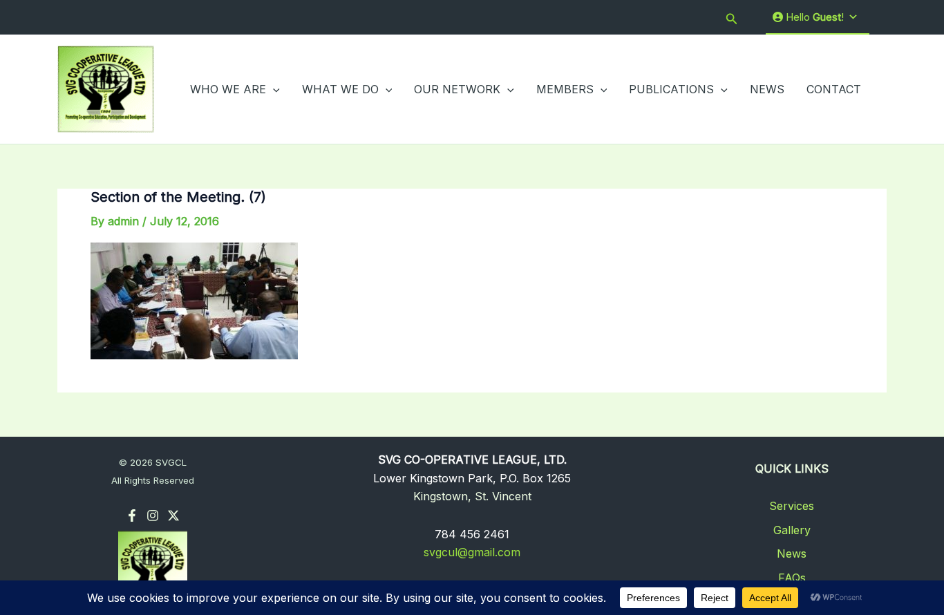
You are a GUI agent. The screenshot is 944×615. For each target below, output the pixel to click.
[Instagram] (153, 515)
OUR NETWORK (457, 89)
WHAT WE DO (340, 89)
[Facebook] (132, 515)
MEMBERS (565, 89)
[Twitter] (173, 515)
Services (791, 506)
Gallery (792, 530)
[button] (732, 18)
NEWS (767, 89)
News (791, 553)
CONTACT (833, 89)
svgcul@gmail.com (472, 552)
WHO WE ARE (228, 89)
